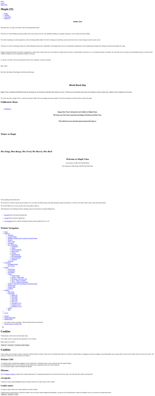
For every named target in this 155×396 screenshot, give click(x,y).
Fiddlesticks (7, 109)
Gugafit (6, 218)
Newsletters (11, 272)
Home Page (4, 4)
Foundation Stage (13, 264)
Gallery (10, 308)
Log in (2, 3)
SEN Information (16, 256)
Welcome (10, 235)
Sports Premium (16, 258)
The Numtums (8, 221)
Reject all (3, 345)
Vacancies (11, 261)
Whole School (15, 275)
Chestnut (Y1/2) (16, 305)
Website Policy (8, 319)
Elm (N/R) (14, 296)
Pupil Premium (15, 254)
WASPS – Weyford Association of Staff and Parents (22, 284)
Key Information (12, 245)
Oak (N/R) (14, 300)
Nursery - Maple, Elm (17, 277)
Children (6, 15)
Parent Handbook (16, 249)
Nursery (10, 240)
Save (16, 394)
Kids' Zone (11, 292)
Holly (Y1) (14, 301)
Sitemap (6, 316)
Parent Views (15, 251)
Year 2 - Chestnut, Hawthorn (19, 282)
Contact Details (12, 236)
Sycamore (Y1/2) (16, 303)
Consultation (11, 271)
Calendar (10, 288)
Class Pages (7, 17)
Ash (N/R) (14, 298)
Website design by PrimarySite (13, 324)
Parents (6, 267)
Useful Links (11, 287)
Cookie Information (9, 317)
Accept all (10, 345)
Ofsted (13, 248)
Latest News (11, 269)
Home (6, 13)
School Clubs (12, 285)
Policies (13, 253)
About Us (7, 233)
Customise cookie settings (22, 345)
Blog (9, 309)
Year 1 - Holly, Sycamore (18, 280)
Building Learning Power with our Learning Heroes (22, 238)
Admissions (14, 246)
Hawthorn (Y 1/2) (16, 306)
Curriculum (7, 262)
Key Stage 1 (11, 266)
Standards (14, 259)
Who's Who (11, 241)
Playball (6, 215)
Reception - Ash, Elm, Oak (19, 279)
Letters (10, 274)
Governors (11, 243)
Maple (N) (7, 18)
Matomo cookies (10, 374)
